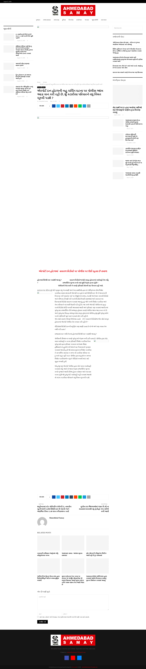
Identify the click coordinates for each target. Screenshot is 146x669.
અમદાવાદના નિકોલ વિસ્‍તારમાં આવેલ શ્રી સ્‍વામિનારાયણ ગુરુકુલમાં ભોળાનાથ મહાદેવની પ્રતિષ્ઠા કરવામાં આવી (127, 59)
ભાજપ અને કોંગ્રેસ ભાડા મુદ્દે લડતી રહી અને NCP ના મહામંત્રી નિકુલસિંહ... (133, 162)
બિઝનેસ (71, 20)
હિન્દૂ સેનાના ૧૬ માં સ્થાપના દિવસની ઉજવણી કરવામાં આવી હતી (23, 76)
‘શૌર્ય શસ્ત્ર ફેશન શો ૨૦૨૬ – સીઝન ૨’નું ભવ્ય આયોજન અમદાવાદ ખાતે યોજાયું (126, 43)
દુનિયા (64, 20)
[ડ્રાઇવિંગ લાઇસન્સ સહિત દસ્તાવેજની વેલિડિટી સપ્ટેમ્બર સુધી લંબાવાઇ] (118, 151)
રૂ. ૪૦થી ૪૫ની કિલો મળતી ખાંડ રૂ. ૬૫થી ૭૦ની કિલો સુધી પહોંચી (24, 36)
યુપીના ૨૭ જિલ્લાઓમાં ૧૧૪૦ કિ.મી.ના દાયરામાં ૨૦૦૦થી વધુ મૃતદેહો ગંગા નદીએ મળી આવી (94, 509)
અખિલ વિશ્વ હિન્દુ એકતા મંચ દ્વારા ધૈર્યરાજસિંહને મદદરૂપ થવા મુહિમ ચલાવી (48, 578)
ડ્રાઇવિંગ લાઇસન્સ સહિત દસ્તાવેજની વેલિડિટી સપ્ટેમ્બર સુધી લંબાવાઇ (133, 150)
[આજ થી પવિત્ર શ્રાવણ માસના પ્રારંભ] (8, 66)
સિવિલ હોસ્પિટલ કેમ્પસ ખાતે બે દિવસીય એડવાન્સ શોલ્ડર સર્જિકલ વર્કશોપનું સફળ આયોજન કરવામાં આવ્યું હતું (127, 51)
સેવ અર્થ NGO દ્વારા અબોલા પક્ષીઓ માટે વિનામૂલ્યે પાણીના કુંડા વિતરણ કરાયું (127, 109)
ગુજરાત (38, 20)
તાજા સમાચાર (47, 20)
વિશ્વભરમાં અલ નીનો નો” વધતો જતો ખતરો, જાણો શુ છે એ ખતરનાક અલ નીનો (128, 67)
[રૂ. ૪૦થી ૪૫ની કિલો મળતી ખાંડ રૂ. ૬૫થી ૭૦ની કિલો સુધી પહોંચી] (8, 37)
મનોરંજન (79, 20)
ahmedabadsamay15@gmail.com (76, 652)
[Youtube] (73, 658)
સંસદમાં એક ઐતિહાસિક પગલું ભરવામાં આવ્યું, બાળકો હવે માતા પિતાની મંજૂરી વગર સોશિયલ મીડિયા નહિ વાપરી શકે (24, 90)
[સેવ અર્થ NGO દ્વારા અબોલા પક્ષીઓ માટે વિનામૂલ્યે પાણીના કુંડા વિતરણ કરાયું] (128, 95)
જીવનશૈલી (95, 20)
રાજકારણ (56, 20)
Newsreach (74, 667)
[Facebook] (66, 658)
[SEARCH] (140, 28)
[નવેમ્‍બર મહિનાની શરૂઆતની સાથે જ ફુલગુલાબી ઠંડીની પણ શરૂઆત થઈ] (118, 137)
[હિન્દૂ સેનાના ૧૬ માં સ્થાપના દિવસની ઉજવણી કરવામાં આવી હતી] (8, 77)
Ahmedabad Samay (43, 101)
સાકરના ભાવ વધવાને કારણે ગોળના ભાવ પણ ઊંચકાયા (128, 72)
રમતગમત (103, 20)
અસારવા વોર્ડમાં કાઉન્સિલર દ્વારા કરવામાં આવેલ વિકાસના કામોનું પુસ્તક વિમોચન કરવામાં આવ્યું (96, 578)
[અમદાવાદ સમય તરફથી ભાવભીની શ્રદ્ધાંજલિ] (118, 175)
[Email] (79, 658)
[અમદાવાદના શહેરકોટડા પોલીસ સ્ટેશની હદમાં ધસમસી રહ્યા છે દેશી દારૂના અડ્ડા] (118, 122)
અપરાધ (87, 20)
